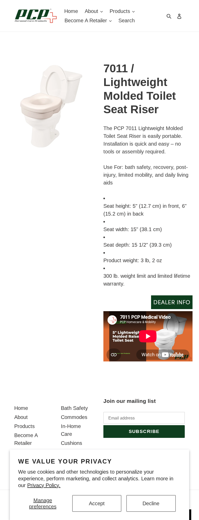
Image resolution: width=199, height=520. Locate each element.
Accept (97, 503)
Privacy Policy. (43, 485)
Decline (151, 503)
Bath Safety (74, 408)
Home (21, 408)
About (21, 417)
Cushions (71, 443)
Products (24, 426)
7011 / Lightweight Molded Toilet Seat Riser (139, 89)
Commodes (74, 417)
